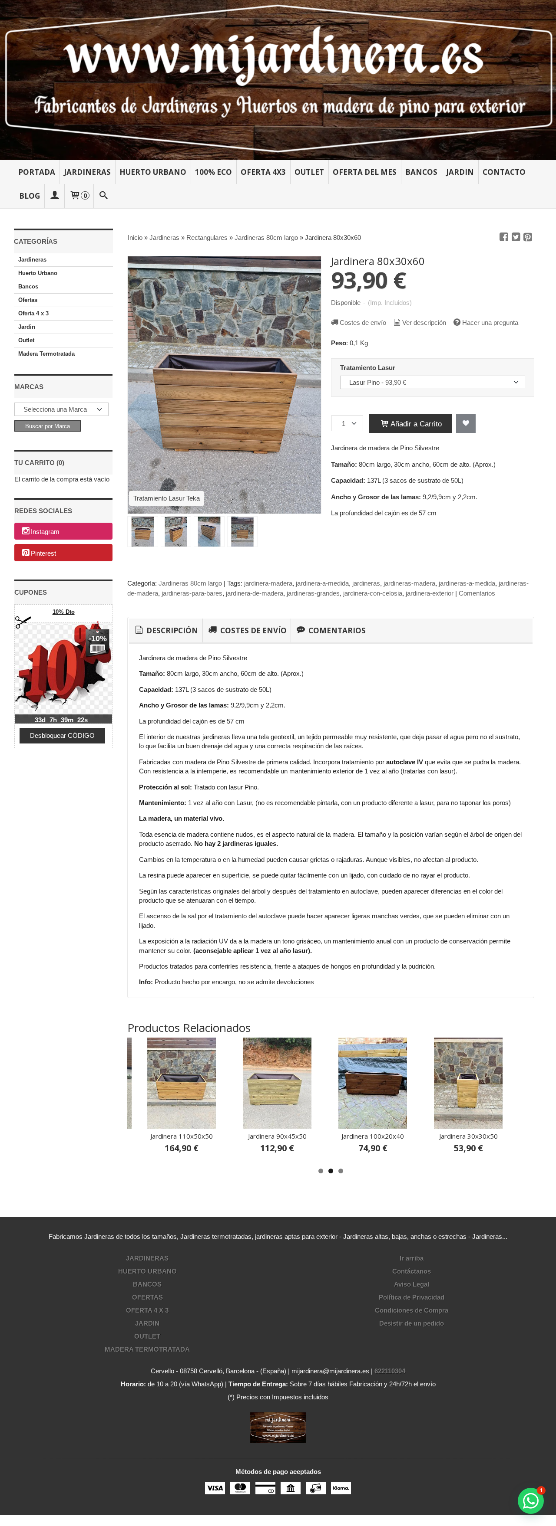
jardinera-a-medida (322, 583)
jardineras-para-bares (192, 593)
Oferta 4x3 (263, 172)
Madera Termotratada (46, 353)
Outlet (309, 172)
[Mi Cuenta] (54, 196)
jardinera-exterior (429, 593)
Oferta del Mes (365, 172)
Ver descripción (424, 322)
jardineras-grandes (313, 593)
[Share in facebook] (504, 237)
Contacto (504, 172)
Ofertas (27, 300)
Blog (29, 196)
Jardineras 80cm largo (190, 583)
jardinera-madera (268, 583)
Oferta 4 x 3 (33, 313)
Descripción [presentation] (171, 630)
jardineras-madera (409, 583)
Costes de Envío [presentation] (252, 630)
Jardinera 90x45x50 (277, 1136)
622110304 (389, 1371)
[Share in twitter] (516, 237)
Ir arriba (412, 1258)
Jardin (460, 172)
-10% (98, 638)
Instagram (45, 531)
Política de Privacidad (411, 1297)
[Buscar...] (104, 196)
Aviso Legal (411, 1284)
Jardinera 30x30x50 (468, 1136)
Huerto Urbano (152, 172)
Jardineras (87, 172)
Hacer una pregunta (490, 322)
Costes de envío (363, 322)
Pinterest (43, 553)
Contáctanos (411, 1271)
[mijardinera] (278, 80)
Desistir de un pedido (411, 1323)
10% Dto (64, 612)
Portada (36, 172)
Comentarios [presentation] (336, 630)
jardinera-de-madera (254, 593)
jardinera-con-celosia (372, 593)
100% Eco (213, 172)
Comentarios (477, 593)
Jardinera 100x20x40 (372, 1136)
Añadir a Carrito (415, 423)
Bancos (421, 172)
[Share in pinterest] (528, 237)
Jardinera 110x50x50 (181, 1136)
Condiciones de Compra (411, 1310)
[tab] (166, 631)
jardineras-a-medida (467, 583)
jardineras (366, 583)
